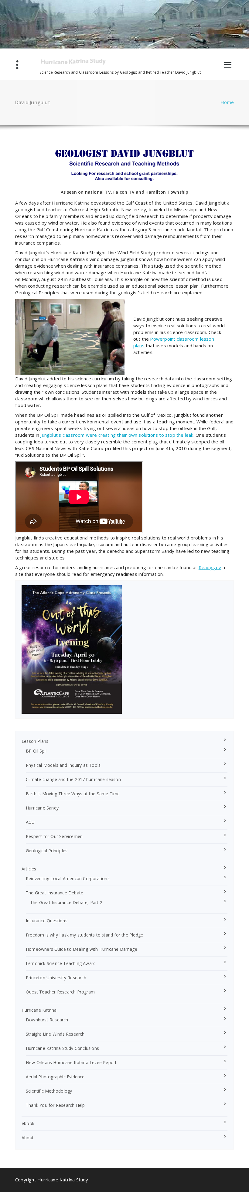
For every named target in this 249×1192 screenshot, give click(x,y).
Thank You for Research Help (55, 1105)
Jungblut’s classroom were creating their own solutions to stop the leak (116, 435)
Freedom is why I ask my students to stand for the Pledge (84, 935)
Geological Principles (46, 850)
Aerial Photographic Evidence (55, 1077)
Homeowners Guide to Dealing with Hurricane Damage (81, 949)
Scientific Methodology (49, 1091)
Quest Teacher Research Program (60, 992)
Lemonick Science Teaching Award (61, 963)
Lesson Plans (35, 741)
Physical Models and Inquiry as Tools (63, 765)
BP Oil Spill (36, 751)
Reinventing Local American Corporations (68, 878)
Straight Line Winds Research (55, 1034)
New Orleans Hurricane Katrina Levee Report (71, 1062)
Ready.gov (210, 567)
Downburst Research (47, 1020)
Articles (29, 869)
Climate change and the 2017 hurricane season (73, 779)
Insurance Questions (46, 920)
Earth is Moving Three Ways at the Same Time (73, 793)
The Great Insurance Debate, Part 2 (66, 902)
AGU (30, 822)
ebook (28, 1123)
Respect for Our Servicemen (54, 836)
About (28, 1137)
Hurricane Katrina (39, 1010)
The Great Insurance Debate (54, 893)
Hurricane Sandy (42, 808)
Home (227, 102)
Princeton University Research (56, 977)
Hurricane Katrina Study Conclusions (62, 1048)
